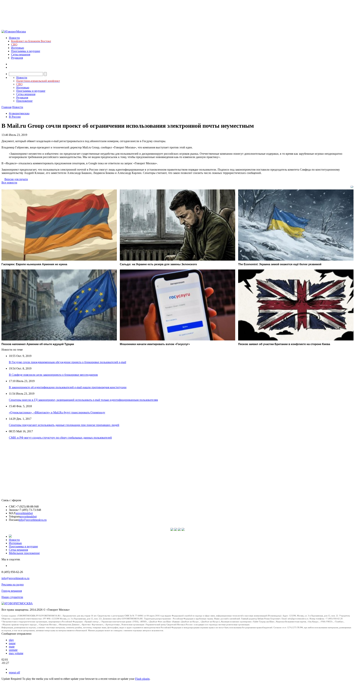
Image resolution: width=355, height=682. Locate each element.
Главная (6, 107)
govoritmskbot (24, 513)
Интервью (17, 47)
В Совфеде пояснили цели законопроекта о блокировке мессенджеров (53, 374)
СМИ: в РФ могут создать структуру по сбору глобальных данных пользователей (60, 437)
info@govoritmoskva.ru (33, 519)
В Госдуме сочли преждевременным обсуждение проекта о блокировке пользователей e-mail (67, 362)
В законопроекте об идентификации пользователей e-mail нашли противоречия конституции (67, 387)
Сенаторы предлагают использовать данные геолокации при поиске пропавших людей (64, 425)
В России (15, 116)
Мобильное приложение (24, 553)
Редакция (17, 57)
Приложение (24, 100)
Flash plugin (142, 678)
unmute (13, 650)
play (11, 640)
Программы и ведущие (25, 51)
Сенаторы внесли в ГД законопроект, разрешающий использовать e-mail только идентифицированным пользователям (83, 399)
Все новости (9, 182)
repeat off (14, 672)
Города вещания (11, 590)
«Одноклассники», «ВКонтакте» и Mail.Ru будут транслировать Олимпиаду (57, 412)
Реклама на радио (12, 584)
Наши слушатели (12, 597)
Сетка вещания (20, 54)
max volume (16, 653)
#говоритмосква (19, 113)
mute (12, 646)
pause (12, 643)
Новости (14, 37)
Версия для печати (16, 179)
